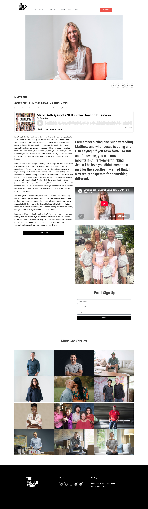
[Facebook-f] (71, 484)
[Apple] (66, 484)
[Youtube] (76, 484)
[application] (104, 203)
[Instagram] (61, 484)
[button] (43, 232)
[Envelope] (81, 484)
